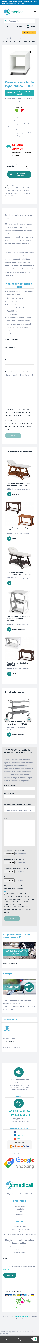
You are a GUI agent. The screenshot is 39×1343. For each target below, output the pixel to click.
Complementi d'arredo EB (21, 193)
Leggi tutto (15, 494)
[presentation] (6, 719)
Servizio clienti (19, 1206)
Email (5, 1258)
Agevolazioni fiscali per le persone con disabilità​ (19, 1234)
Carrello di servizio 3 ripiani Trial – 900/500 (17, 722)
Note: (6, 818)
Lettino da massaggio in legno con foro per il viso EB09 (19, 484)
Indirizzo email (10, 348)
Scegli (14, 538)
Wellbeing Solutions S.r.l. (22, 1316)
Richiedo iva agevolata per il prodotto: (17, 804)
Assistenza (19, 1214)
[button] (30, 51)
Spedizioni (19, 1232)
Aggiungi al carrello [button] (18, 629)
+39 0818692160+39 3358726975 (19, 1113)
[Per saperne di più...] (19, 958)
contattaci (26, 1047)
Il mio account (6, 1339)
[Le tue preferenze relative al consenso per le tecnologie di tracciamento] (35, 1339)
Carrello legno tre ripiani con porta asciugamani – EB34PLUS (18, 619)
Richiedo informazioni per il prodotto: (18, 372)
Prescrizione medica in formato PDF (16, 868)
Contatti (19, 1212)
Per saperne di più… (10, 964)
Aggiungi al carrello (21, 174)
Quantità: (11, 166)
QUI (5, 891)
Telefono (8, 360)
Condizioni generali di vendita (19, 1229)
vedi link (6, 1269)
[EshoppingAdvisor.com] (19, 1149)
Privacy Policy (19, 1209)
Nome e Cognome (11, 339)
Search (19, 1339)
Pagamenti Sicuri (20, 1227)
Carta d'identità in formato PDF (15, 850)
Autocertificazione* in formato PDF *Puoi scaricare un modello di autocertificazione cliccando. (19, 894)
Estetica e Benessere (12, 196)
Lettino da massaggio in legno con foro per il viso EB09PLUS (19, 573)
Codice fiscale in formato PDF (14, 859)
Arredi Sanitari (17, 188)
